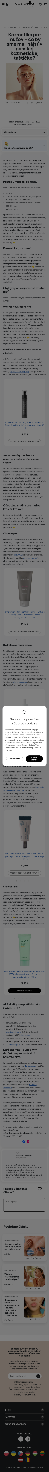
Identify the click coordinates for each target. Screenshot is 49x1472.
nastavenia (15, 759)
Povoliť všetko (34, 759)
